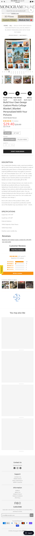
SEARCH (17, 490)
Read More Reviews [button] (17, 250)
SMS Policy (17, 497)
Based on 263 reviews (8, 239)
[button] (7, 121)
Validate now (15, 13)
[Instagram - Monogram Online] (17, 468)
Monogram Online (17, 530)
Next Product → (24, 35)
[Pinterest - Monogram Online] (20, 468)
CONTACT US (17, 477)
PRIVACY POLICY (17, 494)
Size (4, 130)
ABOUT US (17, 492)
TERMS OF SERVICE (18, 496)
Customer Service (17, 465)
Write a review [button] (17, 273)
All (11, 25)
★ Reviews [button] (1, 269)
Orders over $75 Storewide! (17, 1)
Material (5, 136)
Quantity (5, 143)
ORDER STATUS (17, 478)
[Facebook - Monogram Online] (15, 468)
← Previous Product (13, 35)
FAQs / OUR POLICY (17, 480)
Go (32, 515)
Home (6, 25)
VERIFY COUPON (17, 482)
